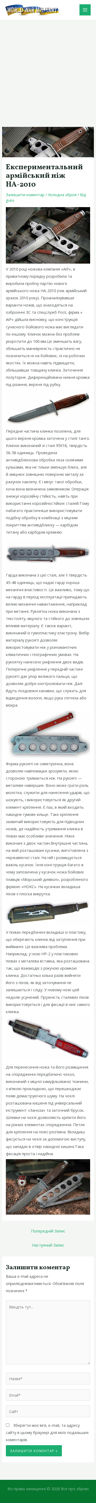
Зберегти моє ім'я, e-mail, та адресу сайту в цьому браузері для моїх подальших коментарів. (47, 1432)
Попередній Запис (48, 1231)
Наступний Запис (48, 1245)
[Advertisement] (48, 70)
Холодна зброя (62, 194)
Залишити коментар (25, 194)
